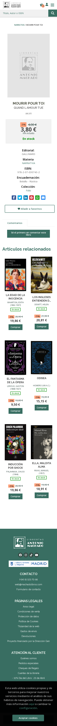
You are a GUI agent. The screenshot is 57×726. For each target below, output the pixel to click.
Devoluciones (29, 636)
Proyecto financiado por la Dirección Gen (28, 641)
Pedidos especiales (28, 663)
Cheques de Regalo (28, 668)
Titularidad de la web (28, 626)
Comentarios (14, 222)
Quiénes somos (28, 658)
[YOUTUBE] (36, 555)
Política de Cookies (28, 621)
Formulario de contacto (28, 589)
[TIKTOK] (31, 555)
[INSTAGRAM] (25, 555)
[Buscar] (52, 13)
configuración (28, 708)
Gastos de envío (28, 631)
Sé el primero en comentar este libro (28, 233)
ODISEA (41, 378)
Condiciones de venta (28, 611)
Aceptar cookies (28, 717)
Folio (28, 190)
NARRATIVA (19, 25)
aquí (31, 704)
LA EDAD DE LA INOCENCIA (15, 297)
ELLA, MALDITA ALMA (41, 465)
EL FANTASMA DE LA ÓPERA (15, 380)
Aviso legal (28, 606)
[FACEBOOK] (20, 555)
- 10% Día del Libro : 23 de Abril (28, 678)
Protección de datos (28, 616)
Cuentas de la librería (28, 673)
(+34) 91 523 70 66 (28, 579)
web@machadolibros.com (28, 584)
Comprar (15, 327)
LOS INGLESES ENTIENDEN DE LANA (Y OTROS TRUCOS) (41, 299)
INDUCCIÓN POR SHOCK (15, 466)
